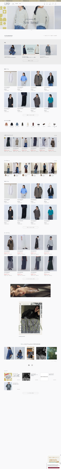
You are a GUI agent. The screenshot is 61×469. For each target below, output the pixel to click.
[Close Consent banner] (60, 463)
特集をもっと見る (30, 60)
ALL (13, 3)
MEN (20, 3)
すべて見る (55, 135)
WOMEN (16, 3)
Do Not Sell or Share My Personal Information (54, 467)
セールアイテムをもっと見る (30, 278)
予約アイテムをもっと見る (30, 227)
